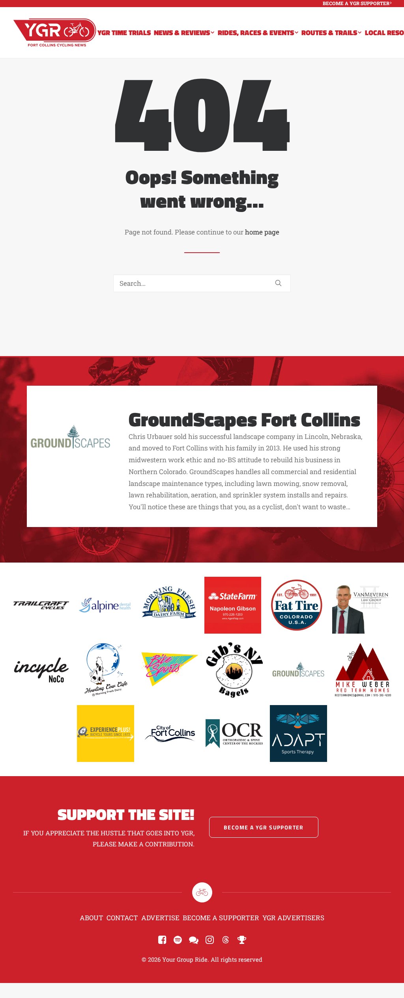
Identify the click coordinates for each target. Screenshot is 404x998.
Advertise (160, 917)
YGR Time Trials (124, 32)
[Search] (202, 283)
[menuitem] (357, 3)
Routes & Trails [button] (329, 32)
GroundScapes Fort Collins (244, 419)
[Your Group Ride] (55, 32)
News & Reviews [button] (182, 32)
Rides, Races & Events (256, 32)
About (91, 917)
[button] (278, 283)
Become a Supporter (221, 917)
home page (262, 231)
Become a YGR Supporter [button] (264, 827)
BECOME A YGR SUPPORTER (356, 3)
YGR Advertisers (293, 917)
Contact (122, 917)
